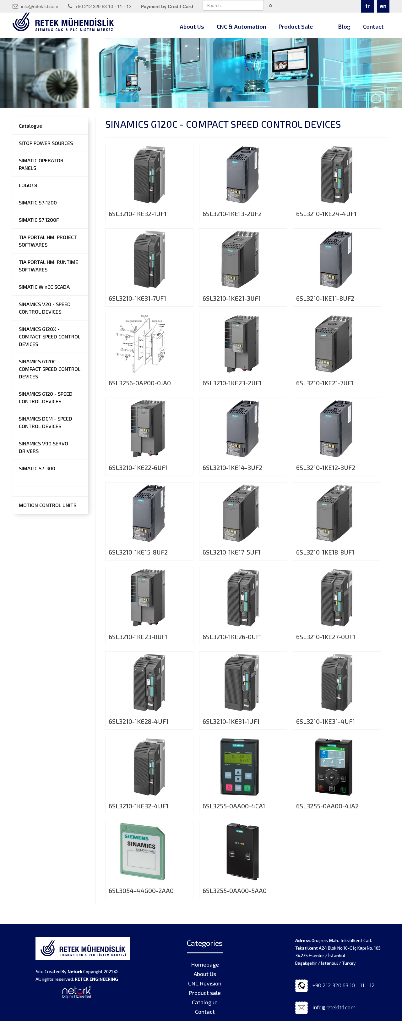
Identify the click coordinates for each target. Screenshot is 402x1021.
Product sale (205, 992)
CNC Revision (204, 983)
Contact (373, 26)
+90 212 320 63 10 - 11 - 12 (102, 6)
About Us (192, 26)
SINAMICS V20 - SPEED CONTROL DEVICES (45, 308)
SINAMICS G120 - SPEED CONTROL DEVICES (46, 397)
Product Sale (296, 26)
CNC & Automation (241, 26)
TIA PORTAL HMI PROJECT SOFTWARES (48, 241)
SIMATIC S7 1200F (39, 220)
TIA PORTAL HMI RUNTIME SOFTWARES (48, 265)
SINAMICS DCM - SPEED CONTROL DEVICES (45, 422)
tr (368, 6)
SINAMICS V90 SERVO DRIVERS (43, 447)
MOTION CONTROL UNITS (47, 505)
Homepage (205, 964)
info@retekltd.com (39, 6)
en (383, 6)
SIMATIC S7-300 (37, 468)
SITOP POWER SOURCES (46, 143)
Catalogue (30, 126)
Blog (344, 26)
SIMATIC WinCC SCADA (44, 287)
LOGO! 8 (28, 185)
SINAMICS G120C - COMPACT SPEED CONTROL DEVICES (49, 368)
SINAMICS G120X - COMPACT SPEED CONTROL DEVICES (49, 336)
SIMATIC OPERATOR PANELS (41, 164)
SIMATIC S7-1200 (38, 202)
